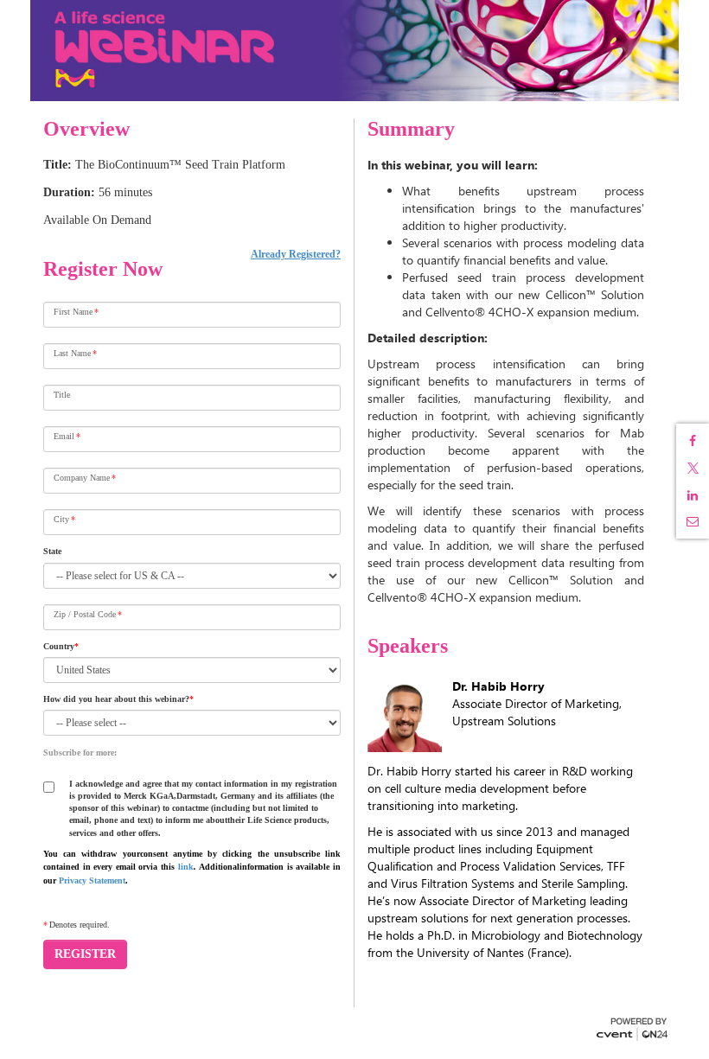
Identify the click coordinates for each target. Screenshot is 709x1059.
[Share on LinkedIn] (692, 495)
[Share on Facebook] (692, 441)
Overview (86, 128)
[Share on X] (692, 468)
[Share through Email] (692, 521)
